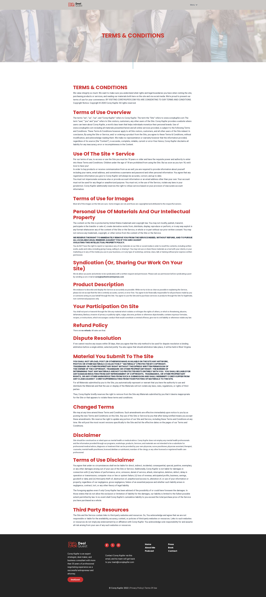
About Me (150, 547)
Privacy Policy (136, 588)
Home (148, 544)
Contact (172, 550)
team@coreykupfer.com (123, 562)
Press (171, 544)
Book (170, 547)
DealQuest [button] (75, 580)
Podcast (149, 550)
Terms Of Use (151, 588)
